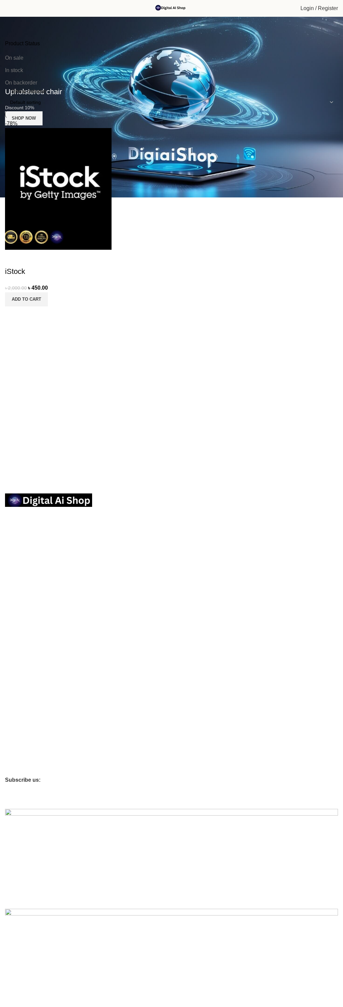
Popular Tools (19, 604)
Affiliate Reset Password (30, 747)
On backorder (21, 82)
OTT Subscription (28, 592)
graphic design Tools (27, 638)
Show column (28, 91)
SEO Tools (16, 661)
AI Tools (13, 649)
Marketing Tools (22, 615)
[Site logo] (171, 8)
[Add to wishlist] (13, 258)
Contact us (16, 541)
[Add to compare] (13, 314)
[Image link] (48, 499)
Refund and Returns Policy (33, 564)
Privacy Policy (19, 529)
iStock (15, 271)
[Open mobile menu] (8, 8)
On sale (14, 58)
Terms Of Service (23, 552)
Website (13, 672)
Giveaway (15, 770)
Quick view (31, 314)
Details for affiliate (24, 758)
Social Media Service (27, 627)
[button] (26, 299)
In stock (14, 70)
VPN (9, 684)
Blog (9, 695)
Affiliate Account (22, 735)
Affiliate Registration (35, 724)
